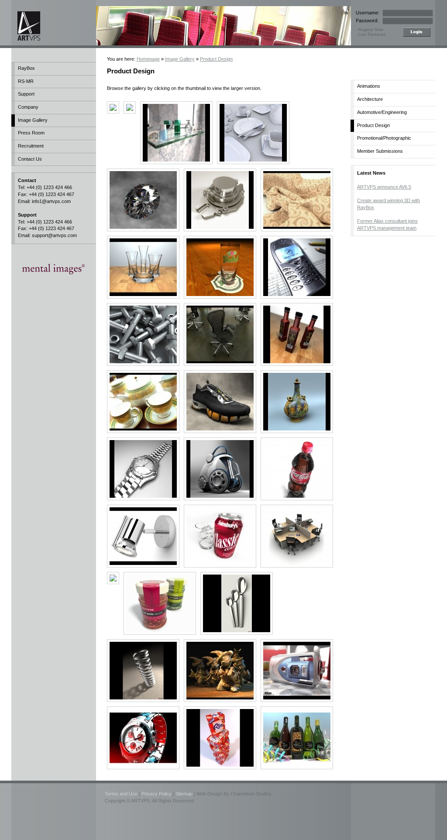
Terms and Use (121, 793)
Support (26, 93)
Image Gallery (33, 120)
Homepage (148, 59)
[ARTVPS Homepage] (48, 25)
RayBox (26, 68)
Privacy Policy (156, 793)
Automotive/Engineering (382, 112)
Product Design (216, 59)
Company (28, 107)
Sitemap (184, 793)
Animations (368, 86)
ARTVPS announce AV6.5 (384, 186)
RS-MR (26, 81)
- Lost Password (370, 34)
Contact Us (30, 159)
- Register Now (369, 30)
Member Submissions (380, 151)
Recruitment (31, 145)
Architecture (370, 99)
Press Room (31, 132)
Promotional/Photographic (384, 138)
